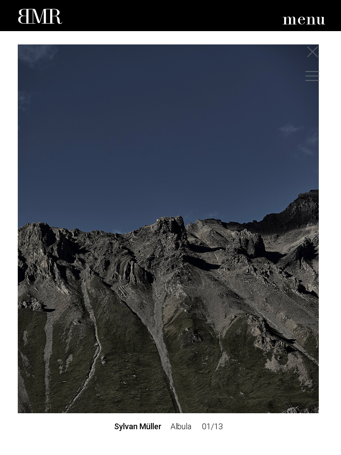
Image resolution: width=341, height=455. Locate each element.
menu (303, 20)
